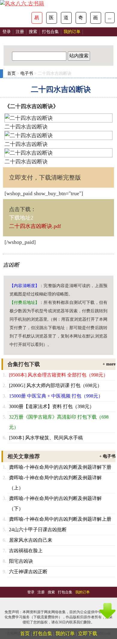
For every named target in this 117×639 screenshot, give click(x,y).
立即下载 (87, 633)
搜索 (33, 31)
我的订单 (65, 633)
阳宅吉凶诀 (21, 561)
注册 (20, 31)
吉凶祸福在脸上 (26, 550)
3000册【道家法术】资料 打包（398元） (51, 406)
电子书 (26, 73)
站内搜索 (78, 55)
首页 (11, 73)
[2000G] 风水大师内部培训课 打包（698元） (55, 385)
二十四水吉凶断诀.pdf (35, 226)
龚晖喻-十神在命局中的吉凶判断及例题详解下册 (60, 467)
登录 (6, 31)
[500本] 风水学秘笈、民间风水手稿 (46, 437)
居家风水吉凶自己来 (30, 540)
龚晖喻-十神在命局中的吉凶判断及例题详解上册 (60, 519)
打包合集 (50, 31)
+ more (109, 364)
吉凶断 (11, 265)
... (109, 17)
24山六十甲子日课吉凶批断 (38, 529)
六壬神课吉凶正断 (28, 571)
